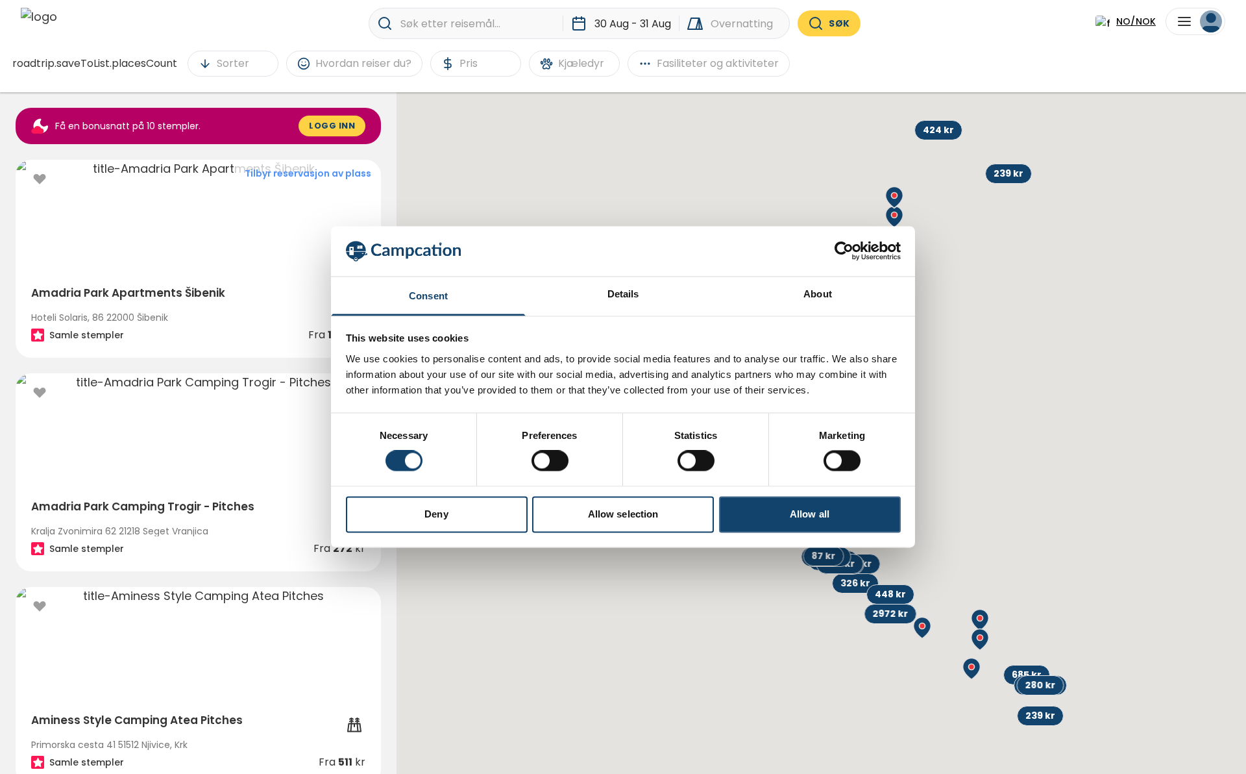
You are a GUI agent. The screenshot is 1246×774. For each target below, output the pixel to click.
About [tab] (817, 293)
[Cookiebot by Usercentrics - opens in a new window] (844, 251)
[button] (1040, 716)
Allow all (809, 513)
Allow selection (623, 513)
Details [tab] (623, 293)
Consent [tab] (428, 295)
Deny (436, 513)
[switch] (549, 461)
